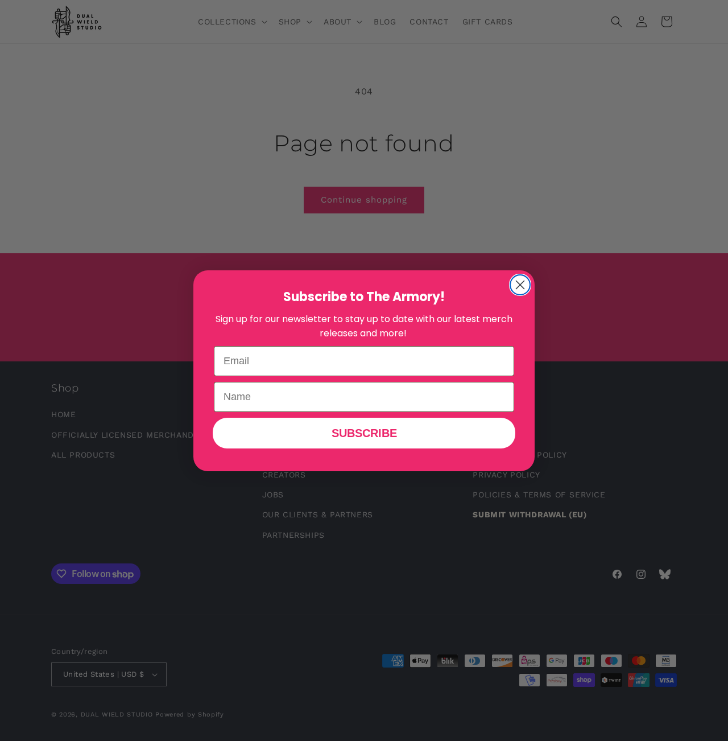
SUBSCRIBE (364, 433)
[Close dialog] (520, 285)
